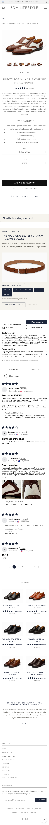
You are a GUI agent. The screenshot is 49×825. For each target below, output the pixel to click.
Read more (24, 723)
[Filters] (4, 376)
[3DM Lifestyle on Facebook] (22, 819)
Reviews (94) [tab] (13, 369)
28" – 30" (7, 289)
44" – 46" (7, 294)
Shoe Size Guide (8, 756)
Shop (4, 749)
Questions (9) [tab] (36, 369)
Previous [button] (6, 45)
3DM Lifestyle (24, 8)
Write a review (37, 322)
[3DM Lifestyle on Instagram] (26, 819)
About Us (6, 771)
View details (32, 304)
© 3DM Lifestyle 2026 (15, 809)
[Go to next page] (39, 567)
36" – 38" (28, 289)
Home (4, 18)
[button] (20, 88)
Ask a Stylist (7, 752)
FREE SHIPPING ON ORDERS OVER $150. (24, 2)
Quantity (24, 170)
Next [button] (43, 45)
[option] (24, 45)
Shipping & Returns (10, 778)
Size (24, 148)
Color (24, 159)
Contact (5, 774)
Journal (5, 763)
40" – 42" (39, 289)
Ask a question (37, 327)
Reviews (5, 767)
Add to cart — (14, 305)
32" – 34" (18, 289)
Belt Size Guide (8, 760)
